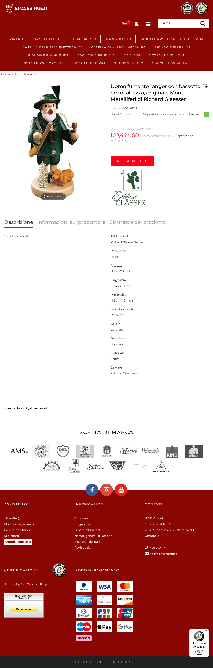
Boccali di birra (89, 63)
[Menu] (206, 631)
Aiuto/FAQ (12, 518)
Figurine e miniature (48, 55)
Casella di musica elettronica (53, 47)
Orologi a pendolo (96, 55)
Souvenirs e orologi (44, 63)
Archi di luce (47, 39)
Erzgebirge (82, 524)
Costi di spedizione (17, 530)
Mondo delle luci (172, 47)
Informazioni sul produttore (71, 222)
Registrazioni (83, 547)
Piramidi (18, 39)
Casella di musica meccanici (119, 47)
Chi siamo (81, 518)
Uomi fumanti (118, 39)
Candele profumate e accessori (171, 39)
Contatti (154, 504)
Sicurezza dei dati (87, 542)
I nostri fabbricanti (87, 530)
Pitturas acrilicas (167, 55)
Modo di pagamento (19, 524)
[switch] (199, 652)
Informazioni (89, 504)
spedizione (185, 136)
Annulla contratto (18, 542)
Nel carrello (130, 161)
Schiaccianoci (82, 39)
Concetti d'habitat (170, 63)
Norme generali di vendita (93, 536)
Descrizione (18, 222)
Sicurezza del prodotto (137, 222)
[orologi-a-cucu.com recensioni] (24, 607)
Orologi (132, 55)
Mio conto (11, 536)
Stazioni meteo (129, 63)
